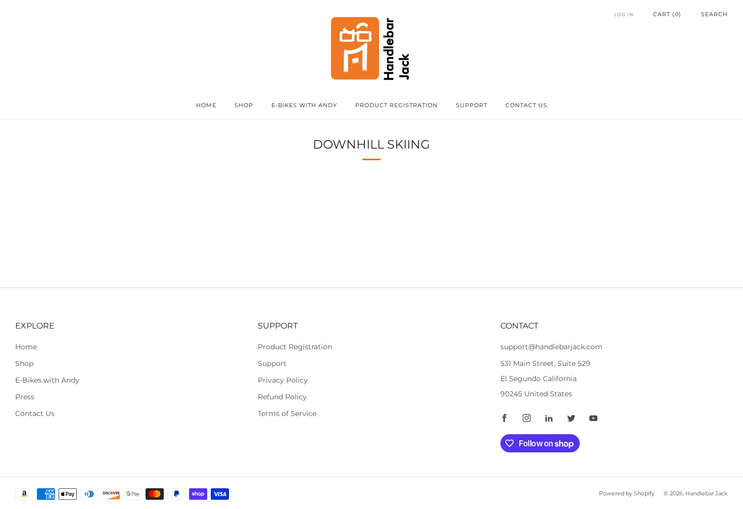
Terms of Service (287, 413)
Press (24, 397)
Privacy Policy (283, 380)
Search (714, 14)
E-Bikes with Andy (304, 105)
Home (206, 105)
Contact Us (526, 105)
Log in (623, 14)
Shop (244, 105)
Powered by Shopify (627, 493)
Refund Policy (282, 397)
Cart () (667, 14)
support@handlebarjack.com (551, 347)
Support (471, 105)
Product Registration (396, 105)
